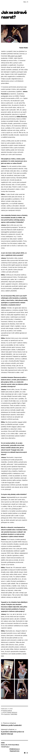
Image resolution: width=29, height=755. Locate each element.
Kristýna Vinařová (7, 710)
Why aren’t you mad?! (15, 56)
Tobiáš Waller (13, 714)
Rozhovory (14, 712)
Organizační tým (14, 751)
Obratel (9, 712)
